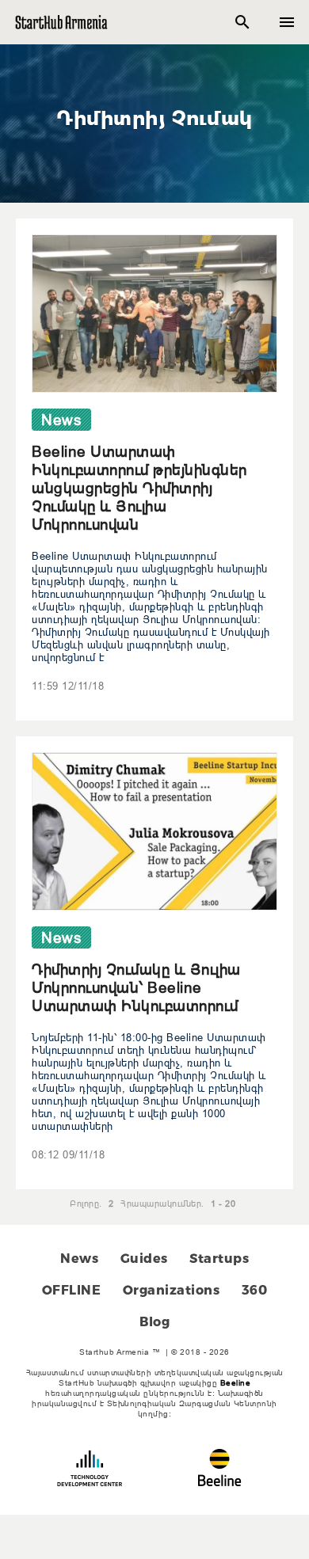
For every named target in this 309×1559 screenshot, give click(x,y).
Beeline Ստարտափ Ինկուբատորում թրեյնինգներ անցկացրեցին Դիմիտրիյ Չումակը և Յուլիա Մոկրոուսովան (139, 488)
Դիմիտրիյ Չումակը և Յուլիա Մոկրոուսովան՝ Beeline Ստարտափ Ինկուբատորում (136, 987)
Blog (154, 1321)
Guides (144, 1258)
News (79, 1258)
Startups (219, 1258)
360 (255, 1290)
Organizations (171, 1290)
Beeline (235, 1383)
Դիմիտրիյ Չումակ (154, 118)
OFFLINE (71, 1290)
